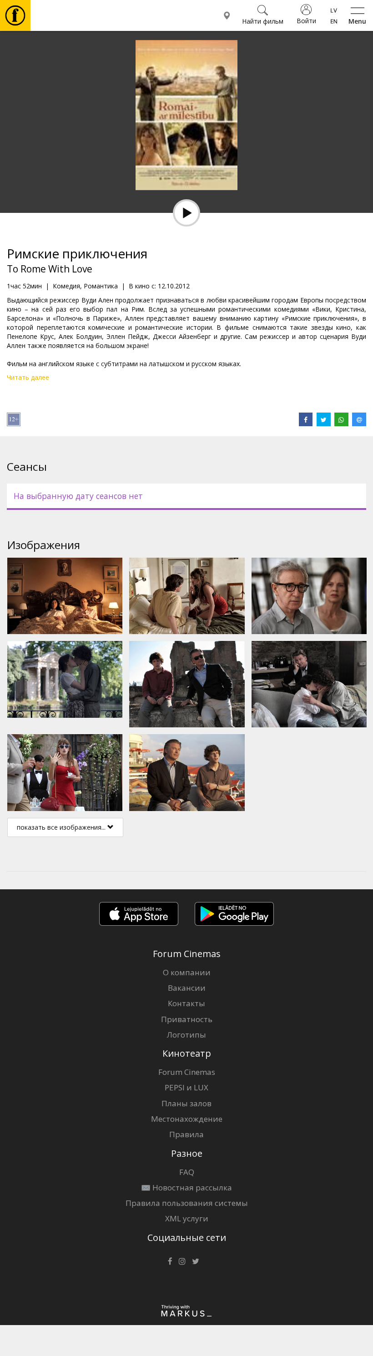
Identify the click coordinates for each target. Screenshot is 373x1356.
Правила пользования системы (187, 1203)
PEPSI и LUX (186, 1087)
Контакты (186, 1003)
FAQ (186, 1172)
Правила (186, 1134)
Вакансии (187, 988)
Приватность (186, 1019)
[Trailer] (186, 213)
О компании (187, 972)
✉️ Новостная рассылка (186, 1187)
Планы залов (186, 1103)
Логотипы (186, 1034)
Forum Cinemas (186, 1072)
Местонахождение (186, 1119)
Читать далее (28, 377)
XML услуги (186, 1218)
